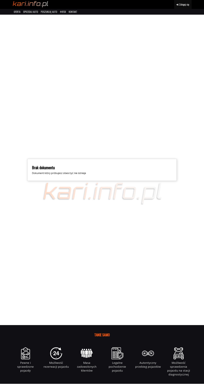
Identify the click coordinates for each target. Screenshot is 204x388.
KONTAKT (73, 12)
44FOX (63, 12)
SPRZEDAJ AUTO (30, 12)
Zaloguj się (184, 4)
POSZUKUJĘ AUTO (49, 12)
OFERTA (17, 12)
